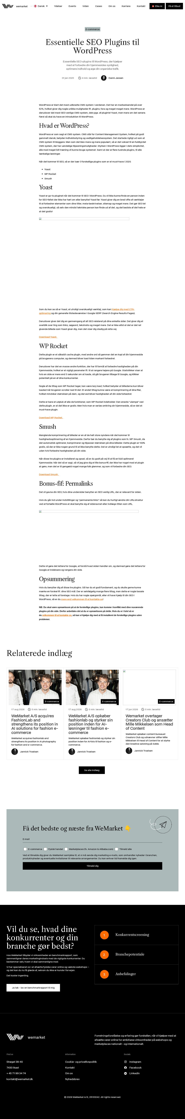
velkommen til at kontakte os (57, 615)
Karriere (126, 6)
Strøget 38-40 (15, 1061)
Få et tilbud (174, 6)
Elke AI (158, 6)
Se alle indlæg (91, 770)
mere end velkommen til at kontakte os (82, 599)
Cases (98, 6)
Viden (85, 6)
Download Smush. (49, 474)
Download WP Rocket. (51, 417)
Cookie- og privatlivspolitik (81, 1061)
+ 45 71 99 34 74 (16, 1073)
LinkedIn (134, 1073)
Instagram (135, 1061)
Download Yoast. (48, 336)
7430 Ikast (13, 1067)
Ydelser (58, 6)
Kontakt (141, 6)
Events (72, 6)
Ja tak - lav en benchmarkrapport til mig (33, 987)
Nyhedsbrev (72, 1079)
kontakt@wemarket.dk (20, 1079)
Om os (111, 6)
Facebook (135, 1067)
